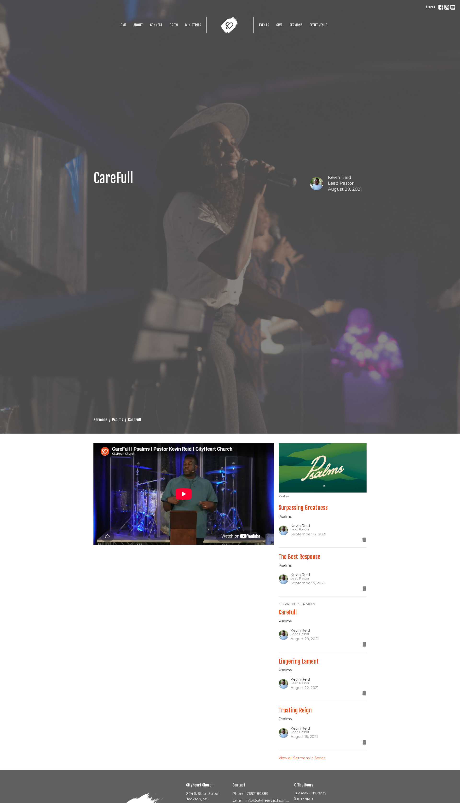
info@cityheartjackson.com (267, 800)
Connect (156, 25)
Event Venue (318, 25)
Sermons (295, 25)
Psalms (117, 419)
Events (264, 25)
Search (430, 7)
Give (279, 25)
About (138, 25)
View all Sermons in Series (302, 758)
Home (122, 25)
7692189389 (258, 793)
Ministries (193, 25)
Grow (174, 25)
